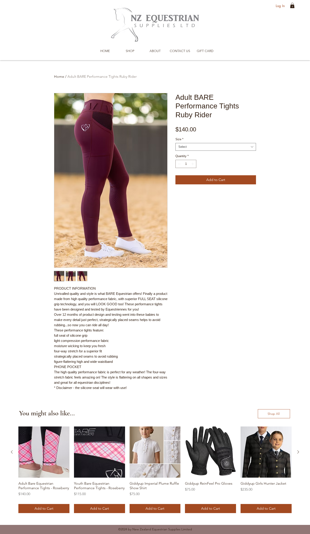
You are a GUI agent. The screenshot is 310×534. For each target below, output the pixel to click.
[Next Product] (298, 452)
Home (59, 76)
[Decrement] (179, 164)
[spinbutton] (186, 164)
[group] (155, 469)
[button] (292, 5)
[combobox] (215, 147)
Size (179, 139)
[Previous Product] (12, 452)
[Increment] (193, 164)
